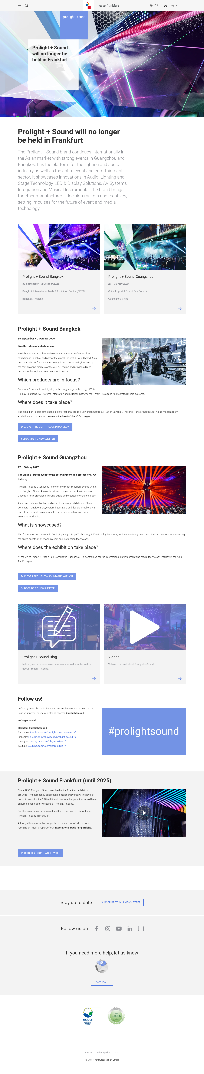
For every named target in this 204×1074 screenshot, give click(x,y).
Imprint (88, 1052)
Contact (102, 981)
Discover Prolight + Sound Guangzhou (47, 576)
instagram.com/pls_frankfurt (46, 741)
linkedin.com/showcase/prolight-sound (50, 737)
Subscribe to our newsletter (120, 902)
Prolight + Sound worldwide (40, 853)
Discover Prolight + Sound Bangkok (45, 426)
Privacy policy (103, 1052)
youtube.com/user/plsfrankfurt (45, 746)
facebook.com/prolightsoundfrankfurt (51, 732)
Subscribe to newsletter (38, 438)
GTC (117, 1052)
